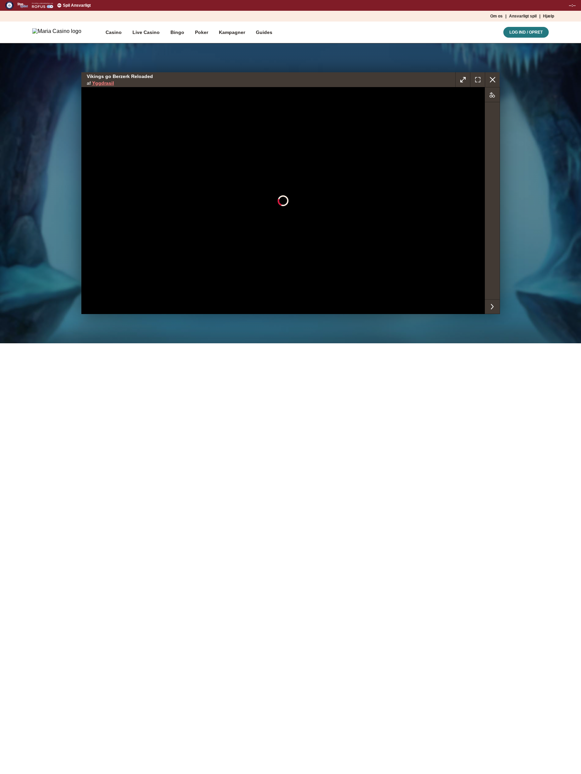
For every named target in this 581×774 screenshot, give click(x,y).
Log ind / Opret (526, 32)
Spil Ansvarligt (77, 5)
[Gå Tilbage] (492, 79)
